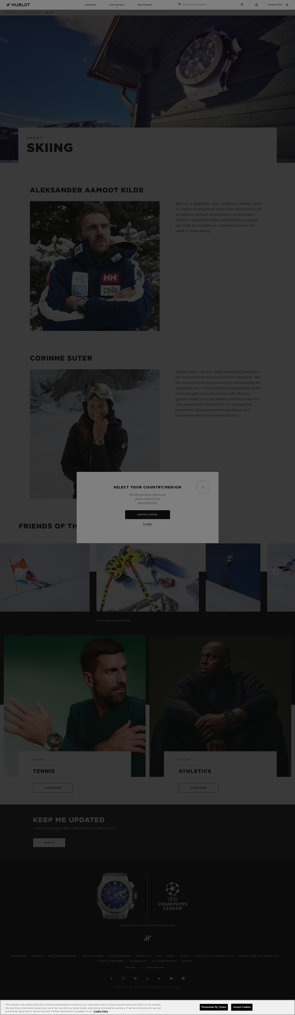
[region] (147, 1007)
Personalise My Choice (213, 1007)
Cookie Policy (101, 1011)
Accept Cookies (242, 1007)
